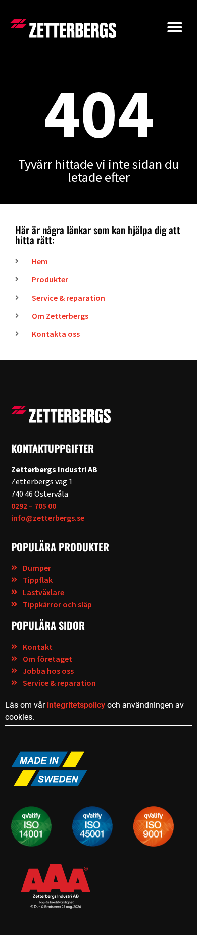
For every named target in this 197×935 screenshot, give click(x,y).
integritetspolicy (76, 705)
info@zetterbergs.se (47, 518)
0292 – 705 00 (33, 506)
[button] (175, 27)
